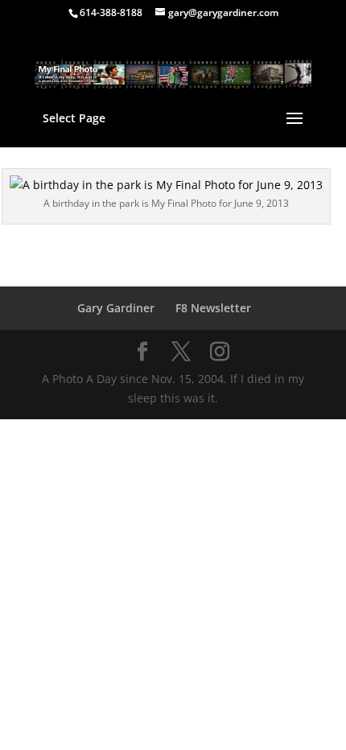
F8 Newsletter (213, 307)
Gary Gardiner (115, 307)
